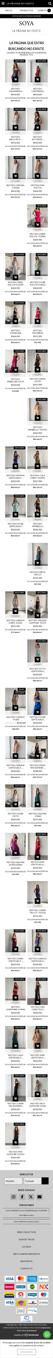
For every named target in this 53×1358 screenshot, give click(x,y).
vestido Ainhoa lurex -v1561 (15, 621)
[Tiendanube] (26, 1336)
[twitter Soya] (31, 1197)
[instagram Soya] (13, 1197)
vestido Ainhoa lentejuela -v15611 (15, 766)
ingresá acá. (46, 1328)
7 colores (15, 84)
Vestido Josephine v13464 (15, 1008)
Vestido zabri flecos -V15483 (38, 235)
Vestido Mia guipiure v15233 (15, 1152)
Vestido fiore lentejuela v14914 (15, 524)
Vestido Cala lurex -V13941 (37, 476)
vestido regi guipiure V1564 (37, 1104)
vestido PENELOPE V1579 (15, 380)
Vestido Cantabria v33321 (38, 89)
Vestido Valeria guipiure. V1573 (37, 621)
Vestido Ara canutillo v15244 (38, 1008)
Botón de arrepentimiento (27, 1330)
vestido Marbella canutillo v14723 (37, 524)
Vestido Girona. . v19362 (15, 186)
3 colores (37, 519)
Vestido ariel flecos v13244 (15, 283)
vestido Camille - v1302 (15, 718)
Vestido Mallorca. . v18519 (15, 138)
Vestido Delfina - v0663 (38, 814)
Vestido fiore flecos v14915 (37, 283)
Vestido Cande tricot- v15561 (37, 911)
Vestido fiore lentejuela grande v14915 (37, 718)
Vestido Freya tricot (37, 573)
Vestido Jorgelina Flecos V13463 (15, 331)
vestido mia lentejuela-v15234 (37, 863)
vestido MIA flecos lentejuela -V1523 (37, 186)
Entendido (26, 1352)
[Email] (39, 1197)
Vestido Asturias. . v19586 (37, 138)
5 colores (37, 132)
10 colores (15, 181)
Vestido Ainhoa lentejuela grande (38, 959)
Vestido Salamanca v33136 (15, 89)
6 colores (15, 132)
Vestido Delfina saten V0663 (15, 863)
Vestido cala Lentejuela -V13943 (15, 1056)
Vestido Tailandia (37, 331)
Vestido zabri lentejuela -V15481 (15, 959)
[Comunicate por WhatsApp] (47, 1334)
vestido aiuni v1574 (15, 814)
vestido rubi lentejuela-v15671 (37, 1056)
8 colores (15, 858)
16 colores (15, 1051)
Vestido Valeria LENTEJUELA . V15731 (15, 476)
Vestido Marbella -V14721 (37, 428)
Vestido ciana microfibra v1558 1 (15, 1104)
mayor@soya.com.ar (26, 1215)
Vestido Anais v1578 (38, 380)
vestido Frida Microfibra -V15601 (37, 766)
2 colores (37, 229)
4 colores (15, 326)
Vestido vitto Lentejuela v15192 (37, 669)
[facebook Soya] (22, 1197)
